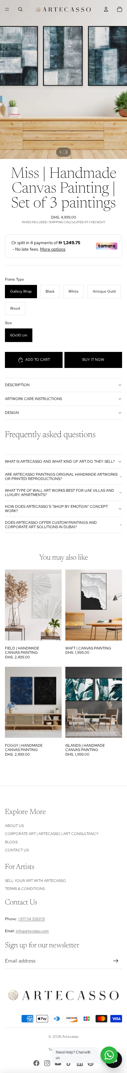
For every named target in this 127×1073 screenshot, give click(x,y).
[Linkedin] (80, 1063)
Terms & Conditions (25, 888)
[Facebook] (36, 1063)
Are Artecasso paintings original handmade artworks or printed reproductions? (61, 476)
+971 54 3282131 (31, 918)
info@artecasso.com (32, 931)
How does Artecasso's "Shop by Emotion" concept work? (56, 508)
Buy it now (93, 359)
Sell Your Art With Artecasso (35, 880)
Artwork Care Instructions (33, 398)
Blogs (11, 842)
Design (12, 412)
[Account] (106, 9)
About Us (14, 825)
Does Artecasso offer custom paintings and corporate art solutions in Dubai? (51, 524)
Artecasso (70, 1036)
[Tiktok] (69, 1063)
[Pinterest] (90, 1063)
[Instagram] (47, 1063)
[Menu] (7, 9)
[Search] (20, 9)
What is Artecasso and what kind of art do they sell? (60, 461)
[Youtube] (58, 1063)
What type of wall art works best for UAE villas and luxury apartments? (59, 492)
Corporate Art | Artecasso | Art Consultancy (52, 833)
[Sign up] (116, 961)
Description (17, 384)
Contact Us (17, 850)
